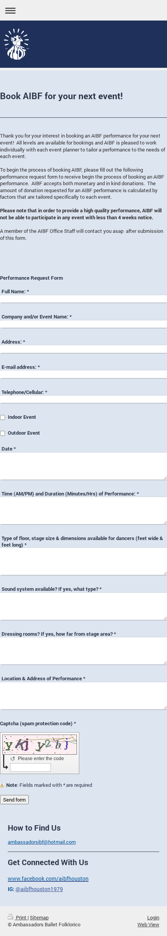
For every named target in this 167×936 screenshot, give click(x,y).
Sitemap (39, 917)
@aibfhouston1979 (39, 889)
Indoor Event (22, 416)
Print (21, 917)
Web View (148, 924)
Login (153, 917)
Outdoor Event (24, 432)
